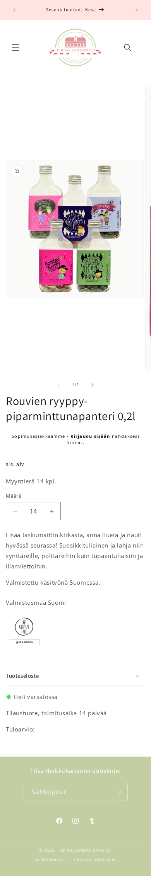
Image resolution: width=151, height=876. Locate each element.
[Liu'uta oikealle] (92, 384)
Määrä (13, 495)
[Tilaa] (118, 792)
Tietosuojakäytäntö (95, 859)
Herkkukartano (74, 850)
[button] (15, 47)
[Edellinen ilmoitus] (14, 10)
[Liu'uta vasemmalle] (58, 384)
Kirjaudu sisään (90, 436)
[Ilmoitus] (136, 10)
